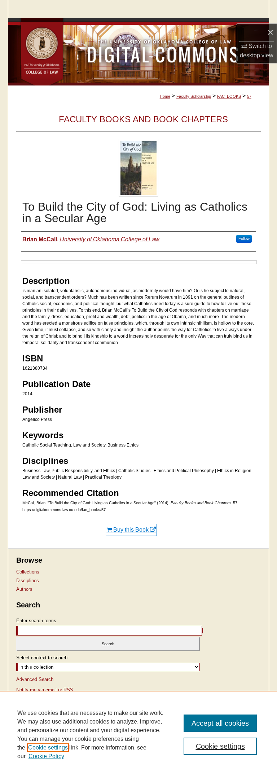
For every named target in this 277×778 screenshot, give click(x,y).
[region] (138, 734)
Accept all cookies (220, 723)
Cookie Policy (46, 756)
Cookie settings (48, 747)
